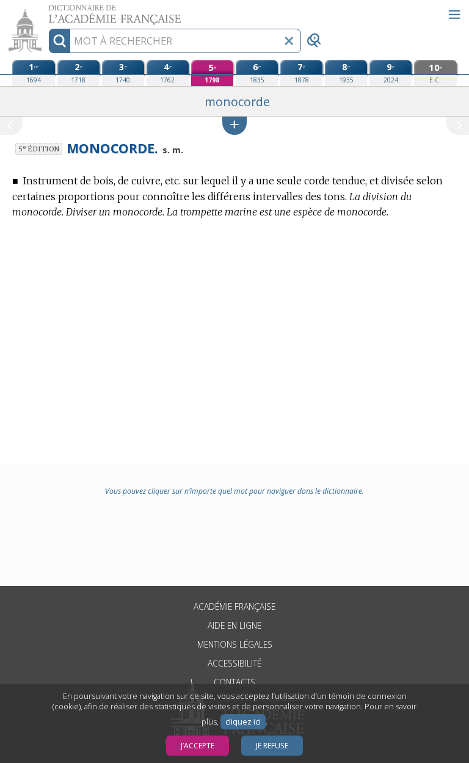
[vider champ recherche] (289, 41)
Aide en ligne (234, 625)
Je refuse (272, 745)
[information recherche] (59, 41)
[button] (234, 125)
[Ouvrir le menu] (454, 14)
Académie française (234, 606)
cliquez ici (243, 722)
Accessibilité (234, 663)
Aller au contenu (47, 10)
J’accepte (197, 745)
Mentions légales (234, 644)
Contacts (234, 682)
